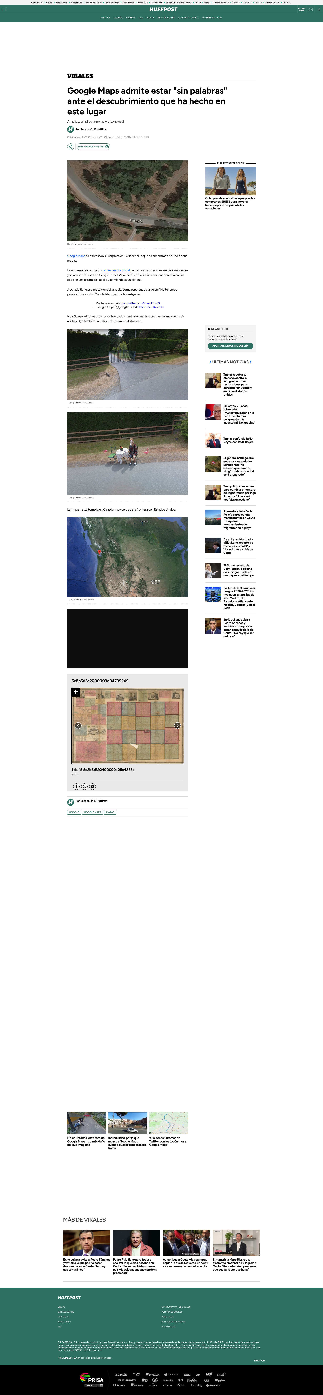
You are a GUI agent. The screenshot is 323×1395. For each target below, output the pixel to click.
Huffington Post (127, 1380)
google (74, 812)
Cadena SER (187, 1375)
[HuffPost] (69, 1297)
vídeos (151, 17)
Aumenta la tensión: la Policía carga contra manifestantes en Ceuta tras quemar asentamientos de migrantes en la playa (239, 519)
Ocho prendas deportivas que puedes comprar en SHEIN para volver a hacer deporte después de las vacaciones (230, 203)
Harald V (247, 2)
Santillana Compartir (172, 1375)
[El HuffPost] (163, 9)
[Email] (92, 786)
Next (177, 725)
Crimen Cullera (272, 2)
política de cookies (172, 1312)
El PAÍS (123, 1375)
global (118, 17)
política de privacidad (173, 1322)
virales (130, 17)
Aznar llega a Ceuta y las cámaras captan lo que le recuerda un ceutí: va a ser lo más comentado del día (185, 1263)
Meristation (213, 1385)
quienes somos (66, 1312)
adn (209, 1375)
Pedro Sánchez (112, 2)
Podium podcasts (154, 1385)
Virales (80, 76)
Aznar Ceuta (61, 2)
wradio (156, 1380)
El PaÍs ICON (168, 1385)
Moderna (137, 1385)
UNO (146, 1380)
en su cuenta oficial (117, 270)
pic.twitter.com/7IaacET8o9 (141, 303)
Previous (78, 725)
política (105, 17)
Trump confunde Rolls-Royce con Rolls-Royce (238, 440)
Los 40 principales (139, 1375)
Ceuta (49, 2)
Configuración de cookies (176, 1307)
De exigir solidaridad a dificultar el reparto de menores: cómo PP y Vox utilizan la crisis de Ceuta (238, 546)
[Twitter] (84, 786)
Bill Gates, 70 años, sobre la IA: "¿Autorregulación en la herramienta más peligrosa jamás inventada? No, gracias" (239, 414)
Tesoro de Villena (220, 2)
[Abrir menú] (4, 9)
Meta (206, 2)
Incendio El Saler (93, 2)
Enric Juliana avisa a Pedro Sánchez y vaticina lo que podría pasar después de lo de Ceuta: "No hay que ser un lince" (238, 628)
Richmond (121, 1385)
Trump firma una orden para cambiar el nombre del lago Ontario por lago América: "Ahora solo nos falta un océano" (239, 492)
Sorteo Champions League (179, 2)
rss (60, 1326)
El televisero (166, 17)
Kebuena (218, 1380)
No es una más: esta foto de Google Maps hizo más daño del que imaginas (86, 1141)
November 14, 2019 (150, 307)
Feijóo (198, 2)
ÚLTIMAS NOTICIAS (212, 17)
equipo (61, 1307)
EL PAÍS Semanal (194, 1380)
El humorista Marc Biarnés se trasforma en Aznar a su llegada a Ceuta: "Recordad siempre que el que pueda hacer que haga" (235, 1264)
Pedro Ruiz (142, 2)
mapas (110, 812)
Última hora (301, 9)
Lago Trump (128, 2)
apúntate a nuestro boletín (230, 345)
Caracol (221, 1375)
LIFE (141, 17)
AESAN (286, 2)
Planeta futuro (206, 1380)
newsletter (64, 1322)
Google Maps (76, 256)
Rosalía (258, 2)
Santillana (155, 1375)
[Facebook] (76, 786)
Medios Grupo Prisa (93, 1386)
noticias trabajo (188, 17)
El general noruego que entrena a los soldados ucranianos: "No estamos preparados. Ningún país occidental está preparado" (238, 466)
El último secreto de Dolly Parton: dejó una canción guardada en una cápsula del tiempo (238, 570)
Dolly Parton (157, 2)
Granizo (236, 2)
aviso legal (168, 1317)
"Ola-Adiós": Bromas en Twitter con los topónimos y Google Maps (168, 1141)
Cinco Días (168, 1380)
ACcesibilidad (169, 1326)
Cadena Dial (181, 1380)
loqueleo (197, 1385)
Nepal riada (76, 2)
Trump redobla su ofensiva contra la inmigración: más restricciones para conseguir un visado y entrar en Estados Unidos (237, 384)
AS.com (198, 1375)
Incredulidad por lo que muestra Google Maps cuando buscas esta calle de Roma (127, 1143)
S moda (182, 1385)
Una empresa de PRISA (93, 1377)
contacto (63, 1317)
